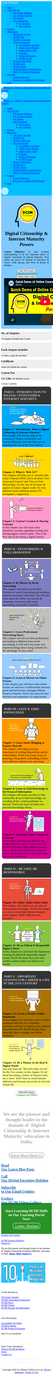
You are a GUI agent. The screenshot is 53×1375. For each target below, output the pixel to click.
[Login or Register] (26, 95)
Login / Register (26, 1226)
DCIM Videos (7, 1305)
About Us (5, 1243)
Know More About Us (26, 1155)
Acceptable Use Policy (11, 1323)
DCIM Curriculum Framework (15, 1300)
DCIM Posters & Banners (13, 1328)
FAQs (4, 1352)
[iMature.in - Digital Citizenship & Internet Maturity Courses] (26, 90)
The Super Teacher (10, 1297)
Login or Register (9, 2)
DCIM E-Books (8, 1326)
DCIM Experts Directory (12, 1240)
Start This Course (26, 271)
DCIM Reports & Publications (15, 1308)
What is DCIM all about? (13, 1349)
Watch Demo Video (26, 277)
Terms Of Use (31, 1372)
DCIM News (7, 1302)
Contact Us (6, 1354)
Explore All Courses (10, 1235)
